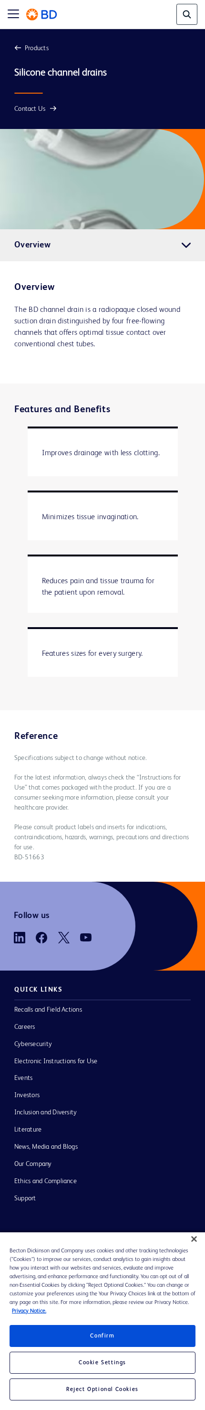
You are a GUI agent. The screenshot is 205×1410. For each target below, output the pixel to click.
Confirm (102, 1336)
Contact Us (29, 109)
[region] (102, 1321)
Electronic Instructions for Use (55, 1061)
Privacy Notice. (29, 1311)
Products (37, 48)
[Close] (194, 1239)
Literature (27, 1129)
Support (25, 1198)
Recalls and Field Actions (48, 1009)
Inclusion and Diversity (45, 1112)
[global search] (186, 14)
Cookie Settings (102, 1363)
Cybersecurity (33, 1044)
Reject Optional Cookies (102, 1389)
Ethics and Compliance (45, 1181)
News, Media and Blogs (46, 1146)
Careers (24, 1027)
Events (23, 1078)
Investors (27, 1095)
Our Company (33, 1164)
